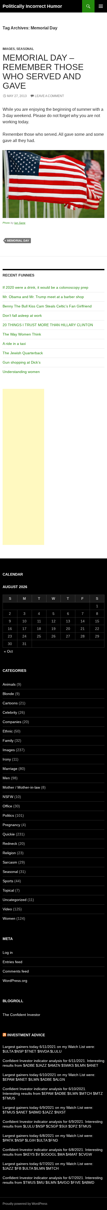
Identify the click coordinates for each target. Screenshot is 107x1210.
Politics (8, 815)
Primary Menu (101, 6)
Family (8, 740)
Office (7, 806)
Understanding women (21, 372)
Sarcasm (10, 862)
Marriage (10, 769)
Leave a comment (49, 96)
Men (6, 778)
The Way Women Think (22, 334)
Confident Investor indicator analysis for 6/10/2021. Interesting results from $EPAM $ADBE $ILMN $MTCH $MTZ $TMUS (53, 1093)
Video (7, 909)
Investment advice (26, 1035)
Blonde (8, 694)
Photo (6, 222)
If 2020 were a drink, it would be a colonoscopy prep (45, 287)
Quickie (9, 834)
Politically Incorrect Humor (32, 6)
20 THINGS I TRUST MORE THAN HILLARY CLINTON (48, 325)
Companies (12, 722)
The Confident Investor (21, 1015)
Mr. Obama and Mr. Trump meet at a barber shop (43, 297)
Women (9, 918)
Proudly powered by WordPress (25, 1204)
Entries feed (12, 962)
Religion (9, 853)
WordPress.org (15, 981)
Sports (8, 881)
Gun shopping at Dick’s (22, 362)
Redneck (10, 843)
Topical (8, 890)
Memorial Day (18, 240)
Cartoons (10, 703)
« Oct (8, 651)
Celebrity (10, 712)
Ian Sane (19, 222)
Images (9, 49)
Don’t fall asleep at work (22, 315)
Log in (8, 952)
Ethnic (8, 731)
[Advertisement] (23, 467)
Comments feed (16, 971)
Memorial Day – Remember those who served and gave (43, 72)
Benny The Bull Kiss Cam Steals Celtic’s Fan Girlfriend (47, 306)
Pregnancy (11, 825)
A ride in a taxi (14, 344)
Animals (9, 684)
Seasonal (25, 49)
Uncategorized (14, 900)
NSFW (8, 797)
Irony (7, 759)
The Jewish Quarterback (23, 353)
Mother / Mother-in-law (21, 787)
